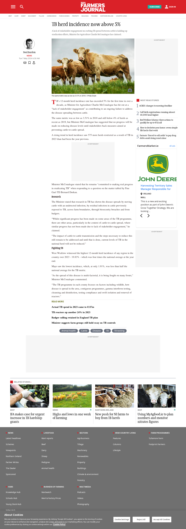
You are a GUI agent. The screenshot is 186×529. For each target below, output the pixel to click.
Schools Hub (11, 498)
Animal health (69, 330)
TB (107, 330)
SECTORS (84, 433)
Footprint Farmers (157, 444)
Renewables (82, 456)
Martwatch (46, 492)
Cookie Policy (59, 524)
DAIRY (17, 16)
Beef (44, 444)
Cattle (84, 330)
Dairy (44, 450)
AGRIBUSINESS (51, 16)
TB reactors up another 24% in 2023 (71, 312)
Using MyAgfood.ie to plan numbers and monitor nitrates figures (155, 418)
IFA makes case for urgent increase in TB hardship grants (27, 418)
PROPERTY (75, 16)
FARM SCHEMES (64, 16)
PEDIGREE (94, 16)
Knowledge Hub (13, 492)
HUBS (10, 487)
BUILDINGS (85, 16)
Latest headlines (13, 438)
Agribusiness (83, 438)
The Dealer (11, 468)
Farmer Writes (12, 462)
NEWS (55, 410)
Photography (83, 504)
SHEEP (23, 16)
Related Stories (22, 382)
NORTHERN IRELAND (106, 16)
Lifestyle (117, 450)
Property (81, 462)
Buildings (81, 468)
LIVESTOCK (49, 433)
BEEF (10, 16)
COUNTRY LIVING (121, 16)
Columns (117, 444)
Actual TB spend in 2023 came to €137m (73, 307)
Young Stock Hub (13, 504)
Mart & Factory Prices (51, 498)
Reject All (141, 519)
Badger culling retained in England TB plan (75, 317)
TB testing (119, 330)
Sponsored (11, 474)
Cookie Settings (122, 519)
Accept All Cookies (161, 519)
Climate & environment (87, 474)
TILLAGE (41, 16)
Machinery (82, 450)
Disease (97, 330)
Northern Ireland (14, 456)
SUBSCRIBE (155, 7)
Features (117, 438)
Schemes (10, 444)
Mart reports (47, 438)
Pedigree (46, 462)
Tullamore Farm (156, 438)
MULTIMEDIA (85, 487)
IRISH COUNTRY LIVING (125, 433)
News (29, 56)
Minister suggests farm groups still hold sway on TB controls (84, 322)
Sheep (44, 456)
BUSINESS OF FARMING (54, 487)
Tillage (80, 444)
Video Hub (10, 510)
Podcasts (81, 492)
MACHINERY (32, 16)
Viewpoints (11, 450)
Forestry (81, 480)
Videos (80, 498)
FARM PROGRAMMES (160, 433)
